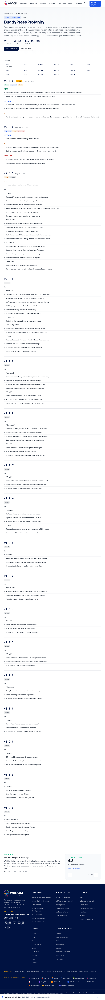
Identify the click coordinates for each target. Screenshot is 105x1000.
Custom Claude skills (62, 908)
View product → (11, 49)
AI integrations (60, 905)
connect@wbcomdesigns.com (16, 914)
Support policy (90, 993)
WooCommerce (37, 914)
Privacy (68, 993)
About (70, 4)
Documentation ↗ (59, 971)
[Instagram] (6, 927)
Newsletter (59, 959)
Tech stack (35, 952)
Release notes (8, 13)
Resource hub (19, 971)
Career (34, 948)
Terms (75, 993)
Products (51, 4)
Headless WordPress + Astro (41, 897)
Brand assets (83, 971)
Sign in (85, 4)
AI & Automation (63, 892)
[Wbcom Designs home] (10, 3)
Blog (33, 959)
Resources (62, 4)
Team (33, 937)
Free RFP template (33, 971)
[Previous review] (70, 875)
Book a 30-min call (62, 937)
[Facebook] (23, 923)
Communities (84, 905)
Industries (33, 4)
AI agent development (63, 897)
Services (23, 4)
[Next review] (96, 875)
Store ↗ (93, 971)
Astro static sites (37, 905)
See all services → (38, 922)
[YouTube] (19, 923)
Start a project (95, 4)
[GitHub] (6, 923)
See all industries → (86, 919)
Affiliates (34, 963)
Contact (79, 4)
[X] (14, 923)
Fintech (82, 915)
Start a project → (11, 918)
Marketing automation (63, 912)
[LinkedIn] (10, 923)
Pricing (58, 941)
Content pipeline (61, 915)
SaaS (81, 897)
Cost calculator (46, 971)
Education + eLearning (87, 908)
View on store (26, 49)
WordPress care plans (63, 952)
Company (36, 928)
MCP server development (64, 901)
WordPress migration (38, 918)
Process (34, 941)
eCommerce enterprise (87, 901)
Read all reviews (74, 868)
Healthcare (83, 912)
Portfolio (43, 4)
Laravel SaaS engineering (40, 901)
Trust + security (37, 944)
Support (58, 948)
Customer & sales (64, 928)
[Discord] (10, 927)
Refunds (81, 993)
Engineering (37, 892)
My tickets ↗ (60, 955)
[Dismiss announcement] (101, 997)
